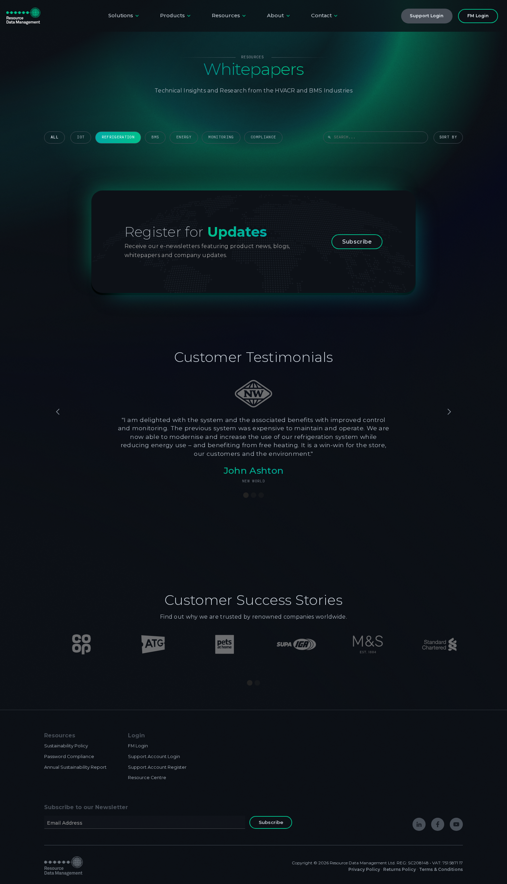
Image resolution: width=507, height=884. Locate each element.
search (329, 137)
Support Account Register (157, 767)
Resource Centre (147, 777)
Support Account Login (154, 756)
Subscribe (357, 241)
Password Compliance (69, 756)
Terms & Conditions (441, 869)
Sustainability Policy (66, 745)
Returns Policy (399, 869)
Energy (183, 137)
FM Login (138, 745)
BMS (155, 137)
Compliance (263, 137)
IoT (80, 137)
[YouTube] (456, 824)
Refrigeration (118, 137)
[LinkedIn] (419, 824)
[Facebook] (437, 824)
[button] (124, 16)
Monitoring (220, 137)
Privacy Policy (364, 869)
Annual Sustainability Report (75, 767)
